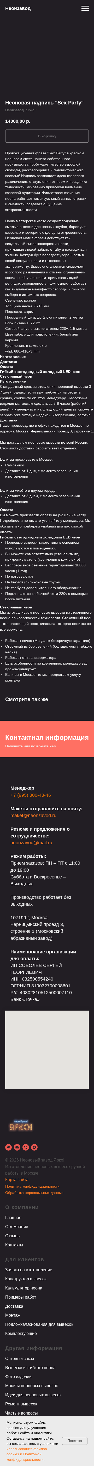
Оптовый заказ (19, 1358)
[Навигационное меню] (85, 8)
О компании (16, 1226)
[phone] (25, 1147)
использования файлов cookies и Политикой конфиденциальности (27, 1454)
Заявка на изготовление (28, 1270)
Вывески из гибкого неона (30, 1367)
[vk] (8, 1147)
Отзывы (13, 1236)
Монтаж (12, 1315)
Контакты (14, 1245)
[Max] (34, 1147)
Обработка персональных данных (34, 1193)
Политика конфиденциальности (32, 1186)
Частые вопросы (21, 1413)
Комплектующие (21, 1333)
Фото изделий (18, 1376)
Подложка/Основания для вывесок (39, 1324)
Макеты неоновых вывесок (31, 1385)
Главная (13, 1217)
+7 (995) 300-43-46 (30, 795)
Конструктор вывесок (25, 1279)
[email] (17, 1147)
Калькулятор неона (23, 1288)
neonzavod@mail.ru (31, 842)
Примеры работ (20, 1297)
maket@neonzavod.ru (33, 815)
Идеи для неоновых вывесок (33, 1395)
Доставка (14, 1306)
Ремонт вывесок (21, 1404)
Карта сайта (16, 1179)
